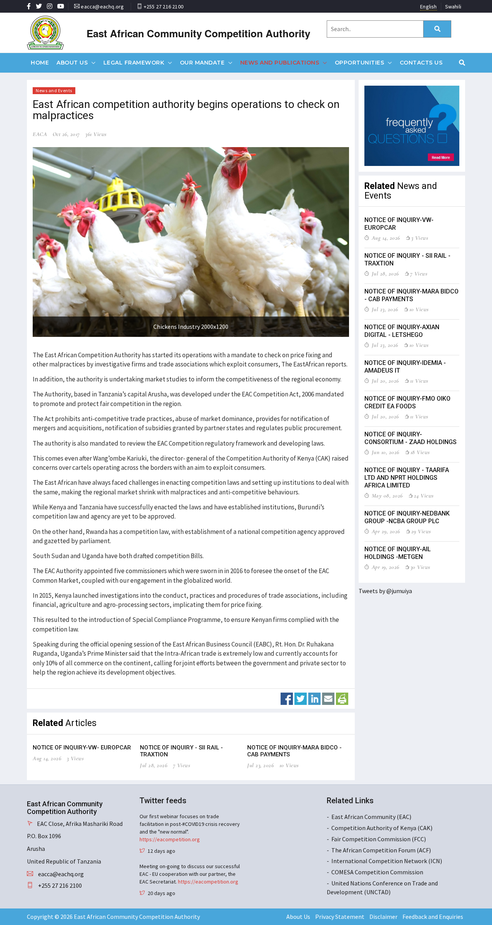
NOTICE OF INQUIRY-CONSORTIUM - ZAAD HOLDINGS (410, 438)
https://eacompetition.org (170, 839)
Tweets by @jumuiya (385, 591)
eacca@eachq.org (102, 6)
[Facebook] (287, 698)
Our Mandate (202, 62)
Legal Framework (134, 62)
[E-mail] (328, 698)
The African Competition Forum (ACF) (381, 850)
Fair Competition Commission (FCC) (378, 839)
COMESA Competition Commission (377, 872)
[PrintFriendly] (342, 698)
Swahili (453, 6)
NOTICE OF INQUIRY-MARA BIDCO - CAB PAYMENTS (411, 295)
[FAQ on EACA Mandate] (412, 126)
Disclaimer (383, 916)
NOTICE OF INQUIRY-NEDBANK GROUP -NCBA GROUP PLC (407, 517)
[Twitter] (300, 698)
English (428, 6)
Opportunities (359, 62)
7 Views (182, 765)
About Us (72, 62)
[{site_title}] (58, 33)
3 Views (75, 758)
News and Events (54, 90)
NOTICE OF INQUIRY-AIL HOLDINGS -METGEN (397, 552)
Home (40, 62)
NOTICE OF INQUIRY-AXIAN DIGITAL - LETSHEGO (401, 330)
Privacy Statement (339, 916)
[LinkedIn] (314, 698)
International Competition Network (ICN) (386, 861)
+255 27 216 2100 (163, 6)
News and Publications (279, 62)
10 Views (289, 765)
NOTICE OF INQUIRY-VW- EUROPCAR (82, 747)
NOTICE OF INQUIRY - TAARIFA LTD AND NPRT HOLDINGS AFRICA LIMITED (406, 477)
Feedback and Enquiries (432, 916)
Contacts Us (421, 62)
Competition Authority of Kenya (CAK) (381, 828)
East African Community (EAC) (371, 817)
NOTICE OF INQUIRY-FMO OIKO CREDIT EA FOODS (407, 402)
